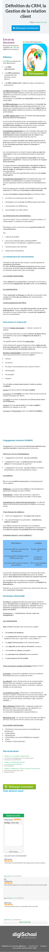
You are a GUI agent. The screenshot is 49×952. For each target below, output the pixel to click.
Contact (43, 946)
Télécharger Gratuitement (27, 28)
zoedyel (9, 876)
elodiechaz (10, 898)
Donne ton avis (41, 22)
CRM (14, 47)
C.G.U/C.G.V (33, 946)
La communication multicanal (13, 764)
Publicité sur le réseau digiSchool (14, 946)
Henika (9, 919)
